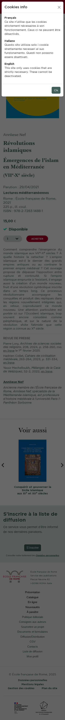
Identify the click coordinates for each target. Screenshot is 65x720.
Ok (56, 90)
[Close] (59, 7)
